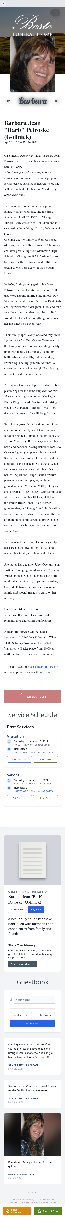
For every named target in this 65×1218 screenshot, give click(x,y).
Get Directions (19, 759)
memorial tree (46, 666)
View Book (17, 909)
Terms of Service (42, 1202)
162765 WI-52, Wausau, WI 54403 (33, 752)
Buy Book (36, 909)
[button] (33, 1134)
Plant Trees (45, 759)
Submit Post (33, 1023)
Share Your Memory (22, 964)
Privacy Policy (22, 1202)
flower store (43, 672)
